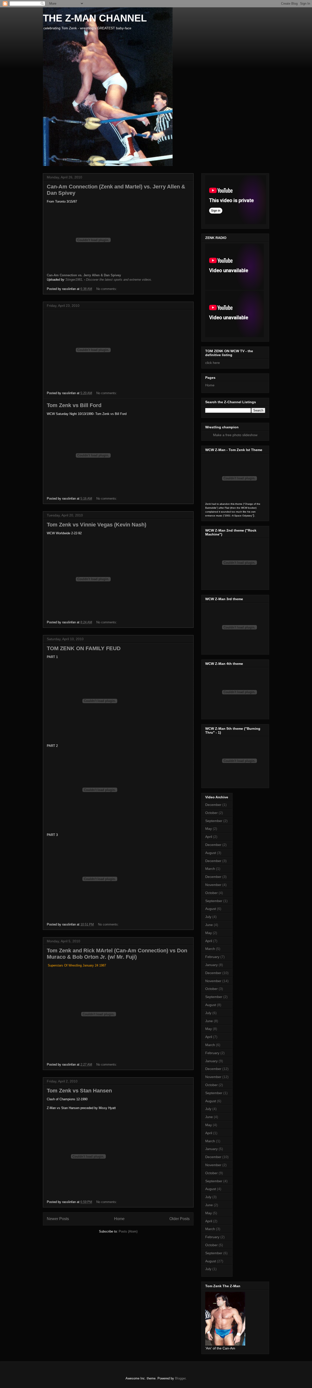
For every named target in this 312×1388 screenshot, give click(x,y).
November (213, 885)
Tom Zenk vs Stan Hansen (79, 1091)
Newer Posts (58, 1219)
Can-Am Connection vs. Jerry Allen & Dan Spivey (84, 275)
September (213, 821)
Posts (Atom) (128, 1231)
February (212, 957)
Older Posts (179, 1219)
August (210, 853)
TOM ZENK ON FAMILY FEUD (84, 648)
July (208, 917)
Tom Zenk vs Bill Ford (74, 405)
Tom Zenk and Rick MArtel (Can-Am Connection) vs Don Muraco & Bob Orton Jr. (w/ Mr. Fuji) (117, 953)
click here (212, 363)
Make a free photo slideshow (235, 435)
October (211, 813)
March (210, 869)
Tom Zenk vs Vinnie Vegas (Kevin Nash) (96, 525)
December (213, 805)
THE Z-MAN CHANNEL (95, 18)
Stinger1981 (73, 279)
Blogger (180, 1378)
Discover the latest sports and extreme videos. (119, 279)
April (208, 837)
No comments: (107, 289)
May (208, 829)
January (211, 965)
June (209, 925)
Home (119, 1219)
